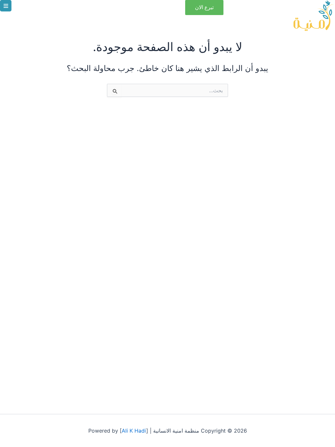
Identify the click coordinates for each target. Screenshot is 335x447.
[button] (5, 5)
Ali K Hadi (134, 430)
